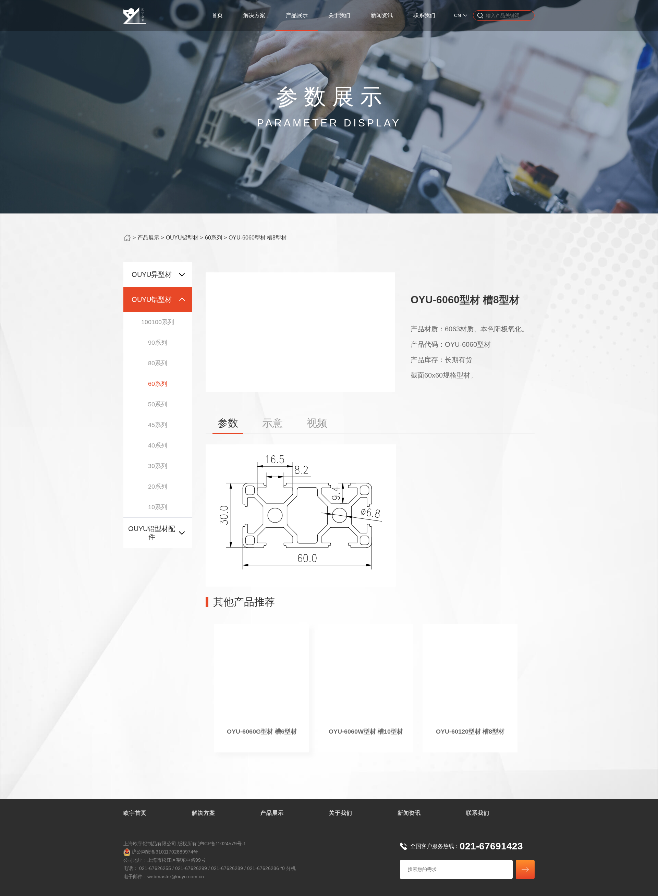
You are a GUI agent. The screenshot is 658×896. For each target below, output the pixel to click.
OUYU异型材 (152, 274)
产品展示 (297, 15)
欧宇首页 (135, 813)
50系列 (157, 404)
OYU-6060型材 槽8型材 (258, 238)
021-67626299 (191, 868)
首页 (217, 15)
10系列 (157, 507)
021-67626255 (155, 868)
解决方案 (254, 15)
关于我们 (339, 15)
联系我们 (424, 15)
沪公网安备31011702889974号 (164, 852)
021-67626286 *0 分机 (271, 868)
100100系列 (157, 322)
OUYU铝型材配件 (151, 533)
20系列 (157, 486)
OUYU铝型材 (182, 238)
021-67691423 (491, 846)
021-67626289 (227, 868)
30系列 (157, 466)
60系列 (213, 238)
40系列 (157, 445)
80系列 (157, 363)
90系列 (157, 342)
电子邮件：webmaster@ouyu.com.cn (163, 876)
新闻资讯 (382, 15)
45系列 (157, 424)
